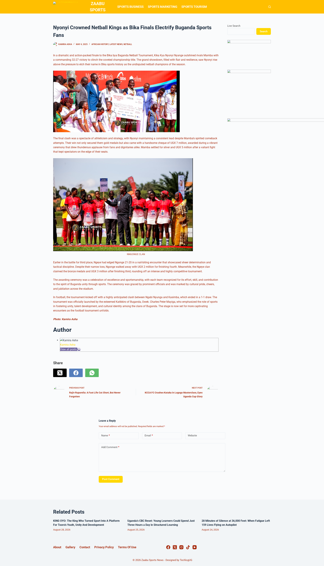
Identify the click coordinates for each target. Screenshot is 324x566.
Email (149, 435)
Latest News (116, 44)
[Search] (269, 7)
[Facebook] (76, 373)
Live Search (233, 25)
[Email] (79, 349)
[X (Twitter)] (60, 373)
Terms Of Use (127, 547)
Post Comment (110, 479)
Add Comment (110, 447)
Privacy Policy (104, 547)
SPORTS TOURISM (194, 6)
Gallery (70, 547)
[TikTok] (188, 547)
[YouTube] (195, 547)
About (57, 547)
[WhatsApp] (92, 373)
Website (192, 435)
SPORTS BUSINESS (130, 6)
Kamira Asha (67, 344)
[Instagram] (181, 547)
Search (263, 31)
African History (100, 44)
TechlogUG (186, 560)
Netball (128, 44)
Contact (84, 547)
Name (105, 435)
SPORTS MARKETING (162, 6)
